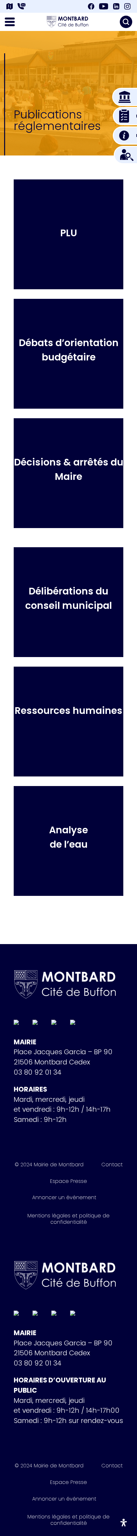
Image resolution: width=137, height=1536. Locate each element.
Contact (112, 1165)
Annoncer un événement (64, 1198)
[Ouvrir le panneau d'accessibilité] (123, 1522)
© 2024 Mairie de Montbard (49, 1165)
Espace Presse (68, 1182)
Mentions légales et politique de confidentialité (68, 1219)
